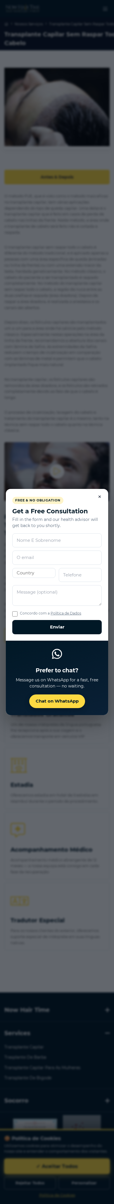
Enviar (57, 627)
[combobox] (34, 573)
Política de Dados (66, 613)
